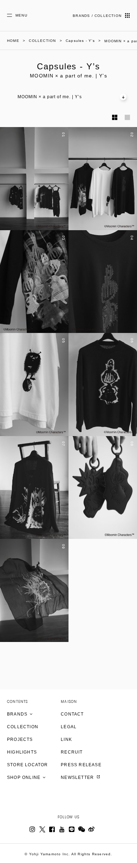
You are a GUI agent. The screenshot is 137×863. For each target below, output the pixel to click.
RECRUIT (72, 752)
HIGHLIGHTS (22, 752)
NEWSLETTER (78, 777)
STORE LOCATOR (27, 764)
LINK (66, 739)
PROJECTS (20, 739)
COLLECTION (22, 726)
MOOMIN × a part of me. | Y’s (50, 96)
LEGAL (69, 726)
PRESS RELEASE (81, 764)
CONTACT (72, 714)
